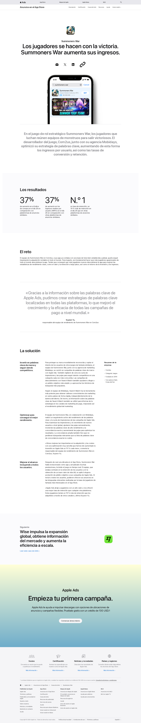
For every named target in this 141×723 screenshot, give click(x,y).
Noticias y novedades (26, 706)
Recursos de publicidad (47, 699)
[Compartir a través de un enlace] (82, 64)
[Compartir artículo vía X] (65, 64)
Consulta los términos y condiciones (106, 680)
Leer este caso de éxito (29, 551)
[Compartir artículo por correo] (57, 64)
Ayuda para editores (86, 694)
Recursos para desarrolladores (49, 707)
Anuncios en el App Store (32, 7)
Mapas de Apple (63, 2)
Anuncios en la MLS (106, 691)
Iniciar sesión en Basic (46, 712)
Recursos (101, 7)
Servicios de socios (45, 702)
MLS (104, 2)
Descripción (72, 7)
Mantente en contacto (26, 709)
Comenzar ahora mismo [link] (70, 621)
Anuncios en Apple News (88, 691)
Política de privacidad (65, 719)
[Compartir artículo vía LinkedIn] (73, 64)
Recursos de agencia (66, 698)
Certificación (81, 7)
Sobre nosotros (24, 704)
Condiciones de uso (79, 719)
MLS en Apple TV (106, 694)
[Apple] (20, 685)
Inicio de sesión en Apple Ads (68, 708)
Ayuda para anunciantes (88, 697)
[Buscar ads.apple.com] (121, 2)
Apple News (85, 2)
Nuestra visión (24, 701)
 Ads (23, 2)
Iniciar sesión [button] (116, 7)
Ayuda (108, 7)
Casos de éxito (92, 7)
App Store (42, 2)
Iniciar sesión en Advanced (48, 710)
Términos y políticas (25, 694)
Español (117, 719)
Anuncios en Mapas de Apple (68, 691)
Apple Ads (23, 691)
